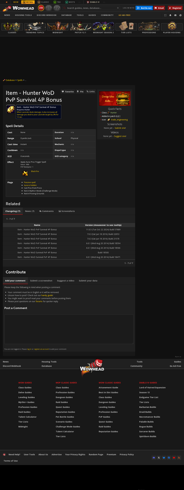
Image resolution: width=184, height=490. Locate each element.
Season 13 (144, 392)
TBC (59, 2)
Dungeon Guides (64, 397)
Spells (20, 80)
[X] (159, 458)
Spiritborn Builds (147, 436)
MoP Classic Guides (66, 382)
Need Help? (14, 454)
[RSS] (179, 458)
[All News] (6, 2)
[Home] (19, 7)
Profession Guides (27, 407)
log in (29, 349)
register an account (41, 349)
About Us (43, 454)
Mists (72, 2)
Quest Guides (63, 407)
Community (107, 15)
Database (67, 15)
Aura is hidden (30, 185)
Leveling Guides (26, 397)
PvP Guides (104, 416)
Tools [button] (80, 15)
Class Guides (24, 387)
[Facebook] (169, 458)
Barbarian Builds (147, 407)
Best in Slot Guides (108, 392)
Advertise (57, 454)
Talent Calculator (27, 416)
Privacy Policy (127, 454)
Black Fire (35, 171)
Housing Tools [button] (23, 15)
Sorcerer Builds (147, 431)
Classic (45, 2)
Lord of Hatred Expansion (152, 387)
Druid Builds (145, 412)
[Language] (180, 15)
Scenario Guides (64, 421)
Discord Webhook (46, 15)
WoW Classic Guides (110, 382)
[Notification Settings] (170, 15)
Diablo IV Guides (148, 382)
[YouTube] (174, 458)
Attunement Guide (108, 387)
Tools (139, 361)
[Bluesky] (164, 458)
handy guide (47, 295)
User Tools (29, 454)
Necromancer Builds (149, 416)
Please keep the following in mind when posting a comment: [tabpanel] (37, 318)
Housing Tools (49, 361)
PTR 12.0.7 (57, 8)
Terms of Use (11, 460)
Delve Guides (25, 392)
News (7, 15)
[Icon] (10, 109)
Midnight (23, 426)
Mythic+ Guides (26, 402)
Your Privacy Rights (75, 454)
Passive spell (30, 182)
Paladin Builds (146, 421)
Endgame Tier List (148, 397)
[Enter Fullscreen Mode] (165, 15)
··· (79, 2)
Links (92, 91)
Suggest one (120, 136)
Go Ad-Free (125, 15)
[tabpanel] (69, 241)
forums (39, 301)
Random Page (96, 454)
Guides (92, 15)
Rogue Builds (146, 426)
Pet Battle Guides (65, 416)
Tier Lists (23, 421)
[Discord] (154, 458)
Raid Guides (24, 412)
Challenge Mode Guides (68, 426)
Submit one (120, 128)
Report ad (178, 356)
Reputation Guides (65, 412)
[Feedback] (175, 15)
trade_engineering (119, 119)
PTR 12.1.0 (48, 8)
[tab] (13, 211)
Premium (111, 454)
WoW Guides (25, 382)
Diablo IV (94, 2)
